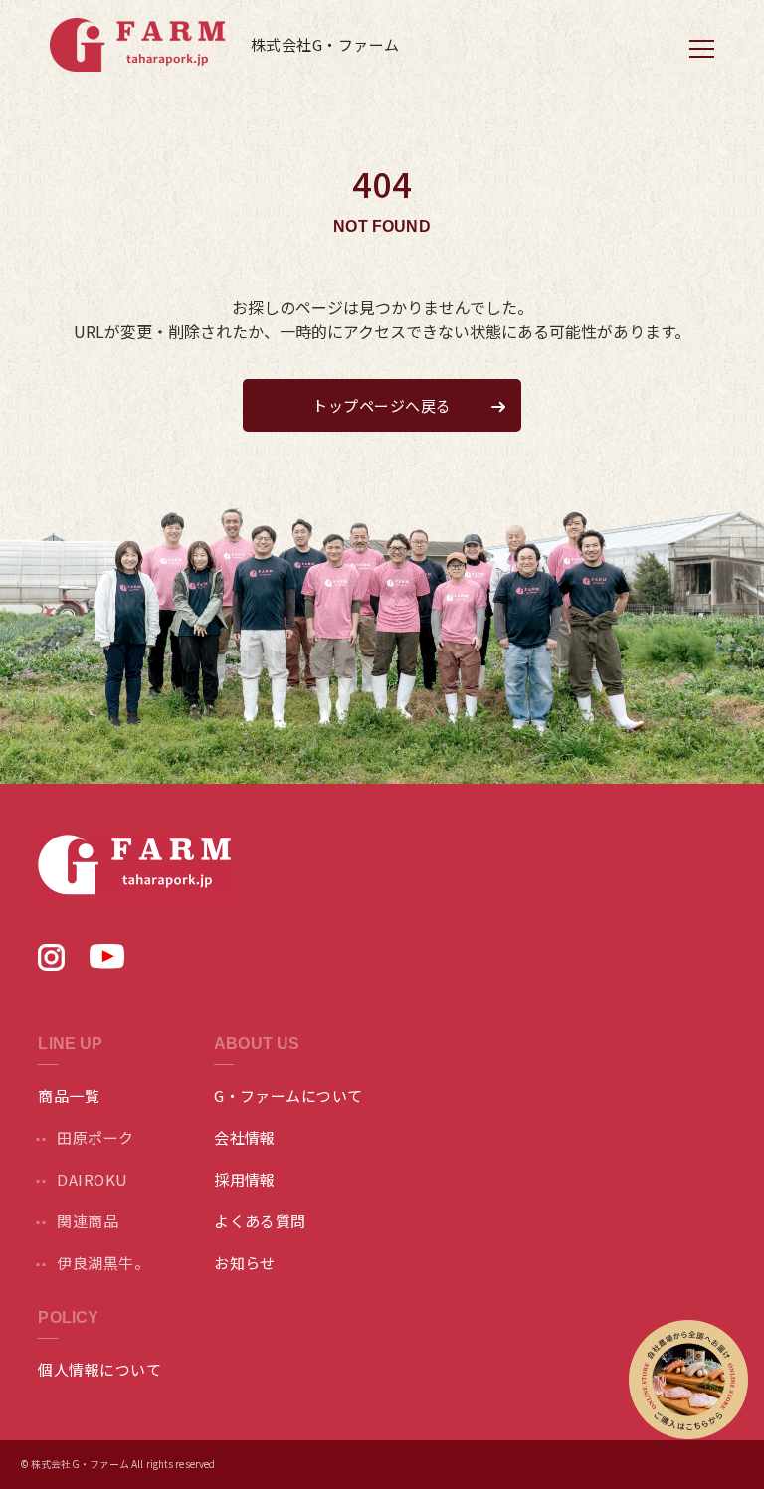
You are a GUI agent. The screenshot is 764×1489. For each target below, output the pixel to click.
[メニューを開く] (701, 48)
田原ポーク (95, 1137)
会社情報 (245, 1137)
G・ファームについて (288, 1095)
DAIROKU (92, 1179)
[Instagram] (51, 964)
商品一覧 (68, 1095)
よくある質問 (260, 1220)
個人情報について (99, 1369)
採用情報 (245, 1179)
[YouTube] (107, 962)
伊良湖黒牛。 (103, 1262)
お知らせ (245, 1262)
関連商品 (87, 1220)
